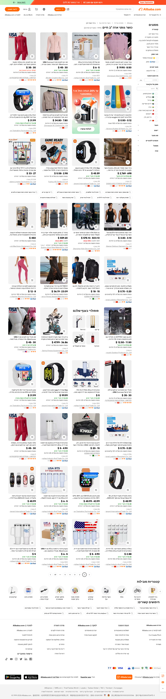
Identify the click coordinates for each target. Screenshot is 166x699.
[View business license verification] (105, 695)
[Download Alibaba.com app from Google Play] (13, 677)
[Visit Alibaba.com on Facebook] (30, 659)
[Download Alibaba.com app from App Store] (31, 677)
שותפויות (29, 649)
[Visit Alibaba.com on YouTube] (11, 659)
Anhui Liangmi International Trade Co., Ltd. (86, 184)
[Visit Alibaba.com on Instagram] (16, 659)
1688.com (58, 688)
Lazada (83, 688)
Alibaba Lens (148, 677)
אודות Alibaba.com (153, 625)
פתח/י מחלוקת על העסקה (55, 640)
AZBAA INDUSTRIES (92, 296)
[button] (67, 9)
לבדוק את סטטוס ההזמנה (23, 640)
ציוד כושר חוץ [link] (91, 23)
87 (55, 574)
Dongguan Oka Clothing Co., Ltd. (119, 76)
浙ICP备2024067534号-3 (145, 695)
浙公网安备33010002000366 (122, 695)
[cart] (36, 10)
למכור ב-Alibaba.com (24, 630)
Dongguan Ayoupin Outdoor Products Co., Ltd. (118, 353)
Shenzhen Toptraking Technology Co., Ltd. (22, 131)
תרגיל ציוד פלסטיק (92, 192)
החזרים (61, 644)
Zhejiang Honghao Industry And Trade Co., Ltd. (86, 78)
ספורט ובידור (118, 23)
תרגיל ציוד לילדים (103, 197)
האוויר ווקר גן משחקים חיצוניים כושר (57, 608)
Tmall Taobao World (71, 688)
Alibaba (129, 23)
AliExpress (48, 688)
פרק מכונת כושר (67, 197)
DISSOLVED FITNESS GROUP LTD (118, 184)
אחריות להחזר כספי (122, 635)
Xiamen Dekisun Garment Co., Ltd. (118, 246)
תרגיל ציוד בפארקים (31, 608)
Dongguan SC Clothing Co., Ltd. (56, 125)
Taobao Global (93, 688)
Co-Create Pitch (155, 635)
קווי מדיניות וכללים (122, 654)
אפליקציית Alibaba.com (50, 677)
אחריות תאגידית (155, 640)
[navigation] (147, 299)
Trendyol (109, 688)
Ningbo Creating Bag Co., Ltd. (57, 78)
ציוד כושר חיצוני (101, 608)
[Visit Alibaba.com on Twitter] (21, 659)
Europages (118, 688)
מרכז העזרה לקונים (57, 630)
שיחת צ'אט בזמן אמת (56, 635)
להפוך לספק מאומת (25, 644)
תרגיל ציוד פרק (85, 197)
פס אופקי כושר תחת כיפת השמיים (116, 192)
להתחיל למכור (27, 635)
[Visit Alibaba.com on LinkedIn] (25, 659)
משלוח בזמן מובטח (122, 640)
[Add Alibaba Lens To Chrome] (124, 677)
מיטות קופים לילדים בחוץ (52, 613)
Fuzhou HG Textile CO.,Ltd (58, 182)
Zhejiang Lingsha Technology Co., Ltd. (22, 182)
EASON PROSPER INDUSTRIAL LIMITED (22, 78)
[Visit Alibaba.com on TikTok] (6, 659)
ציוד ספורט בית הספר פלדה (123, 608)
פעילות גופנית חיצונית (47, 197)
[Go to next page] (50, 574)
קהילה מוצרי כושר (83, 608)
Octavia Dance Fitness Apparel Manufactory (54, 296)
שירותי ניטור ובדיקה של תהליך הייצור (116, 649)
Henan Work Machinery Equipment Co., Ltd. (22, 246)
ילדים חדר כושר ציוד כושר (122, 613)
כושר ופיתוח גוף (104, 23)
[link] (163, 676)
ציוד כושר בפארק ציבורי (148, 608)
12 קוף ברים (46, 192)
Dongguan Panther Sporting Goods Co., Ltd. (22, 296)
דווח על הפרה (59, 654)
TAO (102, 688)
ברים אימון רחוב (73, 613)
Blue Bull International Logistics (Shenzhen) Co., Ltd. (118, 300)
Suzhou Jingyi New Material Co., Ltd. (54, 247)
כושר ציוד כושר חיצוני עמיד (147, 613)
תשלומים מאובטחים (121, 630)
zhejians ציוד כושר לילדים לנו (96, 613)
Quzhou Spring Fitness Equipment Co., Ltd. (54, 351)
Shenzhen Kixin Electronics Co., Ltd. (86, 249)
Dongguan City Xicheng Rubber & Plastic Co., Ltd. (118, 129)
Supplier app (86, 677)
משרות (158, 644)
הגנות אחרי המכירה (122, 644)
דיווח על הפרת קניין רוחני (55, 649)
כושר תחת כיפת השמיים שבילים (68, 192)
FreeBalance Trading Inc (27, 349)
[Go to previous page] (89, 574)
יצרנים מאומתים (91, 630)
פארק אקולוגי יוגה (122, 197)
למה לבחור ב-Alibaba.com (151, 630)
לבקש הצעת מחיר (90, 635)
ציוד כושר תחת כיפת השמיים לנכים (23, 192)
